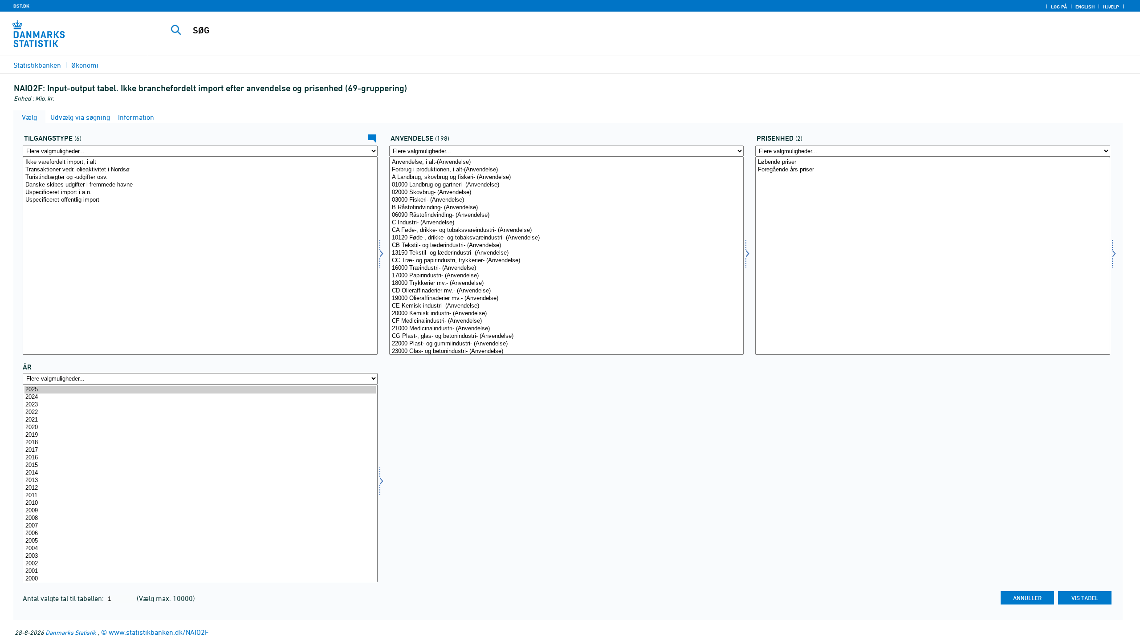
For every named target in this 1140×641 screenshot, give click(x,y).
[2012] (200, 488)
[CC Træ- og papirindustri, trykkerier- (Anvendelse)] (566, 260)
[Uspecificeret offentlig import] (200, 200)
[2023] (200, 405)
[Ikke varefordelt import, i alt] (200, 162)
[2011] (200, 495)
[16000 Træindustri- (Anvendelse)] (566, 268)
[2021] (200, 420)
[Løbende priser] (932, 162)
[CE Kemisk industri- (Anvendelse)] (566, 306)
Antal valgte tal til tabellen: (64, 598)
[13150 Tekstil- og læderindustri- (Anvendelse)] (566, 253)
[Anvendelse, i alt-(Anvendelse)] (566, 162)
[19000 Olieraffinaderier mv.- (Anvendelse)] (566, 298)
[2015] (200, 465)
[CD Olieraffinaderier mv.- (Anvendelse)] (566, 291)
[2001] (200, 571)
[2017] (200, 450)
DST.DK (21, 6)
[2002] (200, 564)
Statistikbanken (37, 65)
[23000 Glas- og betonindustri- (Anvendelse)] (566, 351)
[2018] (200, 442)
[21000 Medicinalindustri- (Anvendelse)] (566, 329)
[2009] (200, 511)
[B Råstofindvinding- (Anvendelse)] (566, 207)
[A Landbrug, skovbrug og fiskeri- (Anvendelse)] (566, 177)
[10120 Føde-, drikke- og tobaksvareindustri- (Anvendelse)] (566, 238)
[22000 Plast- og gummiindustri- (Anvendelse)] (566, 344)
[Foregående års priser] (932, 170)
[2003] (200, 556)
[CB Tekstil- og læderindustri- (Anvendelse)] (566, 245)
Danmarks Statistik (70, 632)
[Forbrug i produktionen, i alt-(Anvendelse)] (566, 170)
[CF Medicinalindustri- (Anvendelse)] (566, 321)
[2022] (200, 412)
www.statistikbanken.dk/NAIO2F (159, 632)
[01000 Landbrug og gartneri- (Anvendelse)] (566, 185)
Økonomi (84, 65)
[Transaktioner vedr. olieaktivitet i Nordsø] (200, 170)
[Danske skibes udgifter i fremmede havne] (200, 185)
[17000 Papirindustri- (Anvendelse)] (566, 276)
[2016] (200, 458)
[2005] (200, 541)
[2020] (200, 427)
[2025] (200, 390)
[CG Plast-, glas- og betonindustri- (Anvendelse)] (566, 336)
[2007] (200, 526)
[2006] (200, 533)
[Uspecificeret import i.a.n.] (200, 192)
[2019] (200, 435)
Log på (1059, 7)
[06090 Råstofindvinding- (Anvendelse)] (566, 215)
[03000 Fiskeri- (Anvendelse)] (566, 200)
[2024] (200, 397)
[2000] (200, 579)
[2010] (200, 503)
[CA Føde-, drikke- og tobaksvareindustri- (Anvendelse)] (566, 230)
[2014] (200, 473)
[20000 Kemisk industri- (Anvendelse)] (566, 313)
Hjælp (1111, 7)
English (1085, 7)
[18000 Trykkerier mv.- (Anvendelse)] (566, 283)
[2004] (200, 548)
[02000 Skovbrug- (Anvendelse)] (566, 192)
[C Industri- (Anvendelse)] (566, 223)
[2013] (200, 480)
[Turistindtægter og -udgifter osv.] (200, 177)
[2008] (200, 518)
